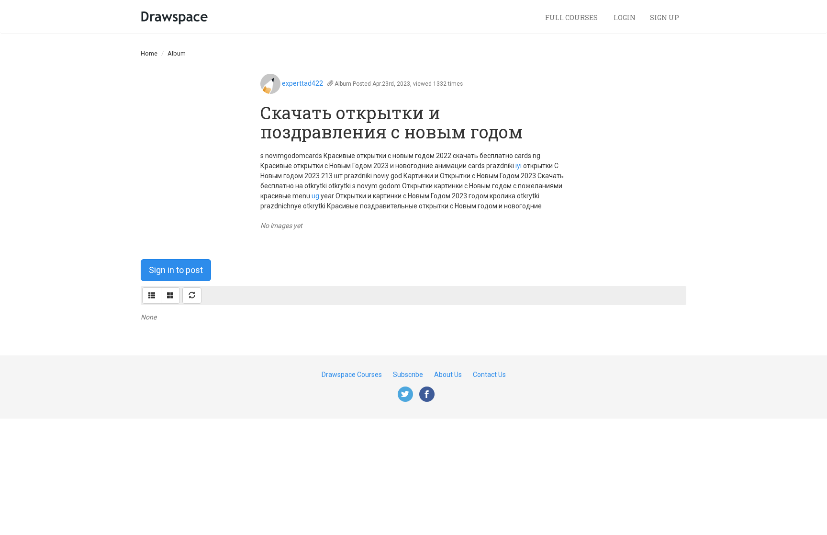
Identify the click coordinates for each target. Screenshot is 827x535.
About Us (448, 374)
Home (149, 53)
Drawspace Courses (352, 374)
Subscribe (408, 374)
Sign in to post (176, 270)
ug (315, 196)
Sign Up (664, 17)
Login (625, 17)
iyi (518, 166)
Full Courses (572, 17)
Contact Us (489, 374)
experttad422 (302, 83)
